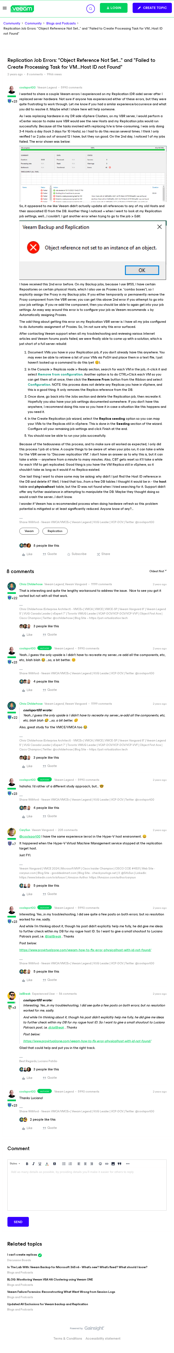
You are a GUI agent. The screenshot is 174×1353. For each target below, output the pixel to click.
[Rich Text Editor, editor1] (87, 1189)
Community (11, 23)
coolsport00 (27, 87)
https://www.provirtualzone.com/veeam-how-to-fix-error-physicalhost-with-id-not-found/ (85, 950)
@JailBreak (53, 936)
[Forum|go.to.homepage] (22, 8)
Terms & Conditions (67, 1338)
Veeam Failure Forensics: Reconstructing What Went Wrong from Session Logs (61, 1291)
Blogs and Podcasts (61, 23)
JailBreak (25, 994)
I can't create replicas (22, 1254)
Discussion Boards (19, 1260)
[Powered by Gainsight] (87, 1329)
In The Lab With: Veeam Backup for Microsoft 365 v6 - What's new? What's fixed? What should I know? (77, 1267)
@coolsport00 (30, 836)
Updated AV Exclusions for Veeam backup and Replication (47, 1304)
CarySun (24, 830)
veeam (29, 531)
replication (55, 531)
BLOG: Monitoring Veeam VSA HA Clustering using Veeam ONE (50, 1279)
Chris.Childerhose (31, 584)
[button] (4, 9)
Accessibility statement (103, 1338)
